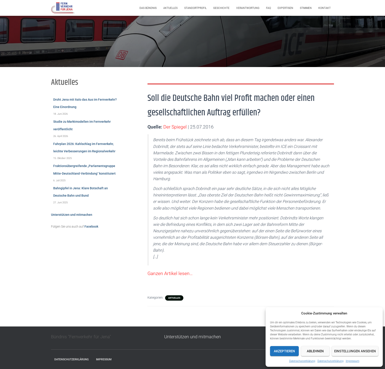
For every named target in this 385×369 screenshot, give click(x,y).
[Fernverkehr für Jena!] (63, 8)
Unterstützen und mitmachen (71, 214)
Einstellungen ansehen (355, 351)
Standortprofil (195, 8)
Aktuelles (170, 8)
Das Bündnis (148, 8)
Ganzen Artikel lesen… (169, 273)
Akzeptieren (284, 351)
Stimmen (306, 8)
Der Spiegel (175, 127)
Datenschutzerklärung (302, 361)
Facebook (91, 226)
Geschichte (221, 8)
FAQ (268, 8)
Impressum (352, 361)
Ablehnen (315, 351)
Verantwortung (247, 8)
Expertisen (285, 8)
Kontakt (324, 8)
